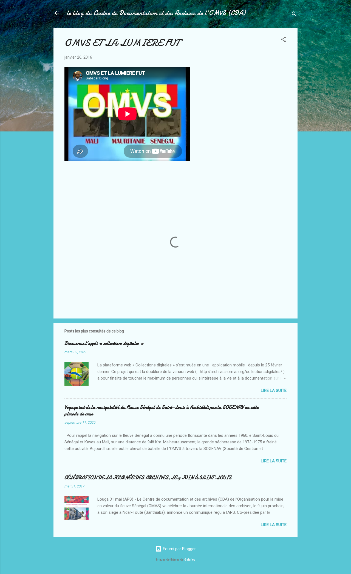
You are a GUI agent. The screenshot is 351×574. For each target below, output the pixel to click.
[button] (283, 40)
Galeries (189, 559)
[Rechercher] (294, 15)
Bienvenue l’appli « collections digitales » (104, 343)
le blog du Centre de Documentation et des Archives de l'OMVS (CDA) (156, 13)
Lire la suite (274, 390)
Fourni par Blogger (179, 548)
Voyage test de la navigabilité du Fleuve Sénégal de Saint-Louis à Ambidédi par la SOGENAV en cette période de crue (161, 410)
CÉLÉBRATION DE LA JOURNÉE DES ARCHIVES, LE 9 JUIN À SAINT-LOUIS (147, 477)
